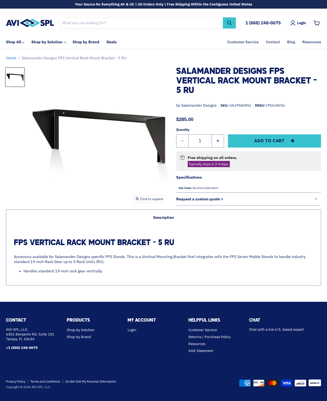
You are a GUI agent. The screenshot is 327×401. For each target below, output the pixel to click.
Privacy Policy (15, 381)
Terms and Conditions (45, 381)
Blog (291, 41)
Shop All (14, 41)
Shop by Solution (47, 41)
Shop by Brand (86, 41)
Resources (311, 41)
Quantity (182, 129)
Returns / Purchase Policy (209, 337)
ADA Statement (200, 350)
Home (11, 57)
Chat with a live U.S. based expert (276, 329)
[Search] (229, 22)
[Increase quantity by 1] (218, 141)
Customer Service (243, 41)
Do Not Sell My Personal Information (90, 381)
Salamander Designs (199, 105)
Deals (112, 41)
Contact (273, 41)
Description (163, 217)
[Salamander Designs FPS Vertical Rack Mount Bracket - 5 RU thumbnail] (15, 77)
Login (132, 330)
